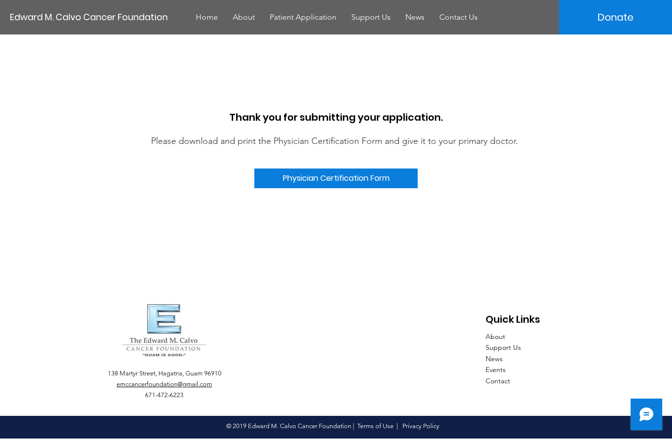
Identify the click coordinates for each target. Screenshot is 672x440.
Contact (498, 380)
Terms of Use (375, 426)
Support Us (503, 347)
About (495, 336)
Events (496, 369)
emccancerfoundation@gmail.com (164, 384)
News (494, 358)
